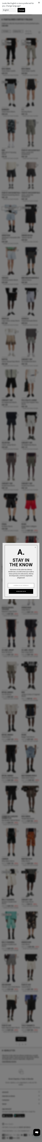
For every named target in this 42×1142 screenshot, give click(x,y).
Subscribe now (21, 591)
